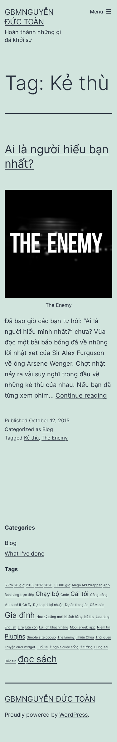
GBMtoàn (97, 605)
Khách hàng (73, 617)
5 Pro (9, 585)
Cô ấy (27, 605)
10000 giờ (62, 585)
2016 (30, 585)
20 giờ (19, 585)
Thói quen (103, 637)
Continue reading (81, 395)
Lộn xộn (31, 627)
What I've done (24, 553)
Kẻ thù (31, 438)
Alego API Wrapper (87, 585)
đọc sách (37, 658)
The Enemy (54, 438)
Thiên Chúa (85, 637)
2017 (39, 585)
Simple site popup (41, 637)
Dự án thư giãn (76, 605)
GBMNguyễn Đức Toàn (50, 699)
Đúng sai (101, 647)
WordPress (73, 714)
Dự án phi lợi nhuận (48, 605)
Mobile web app (82, 627)
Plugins (15, 636)
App (106, 585)
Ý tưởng (86, 647)
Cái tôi (80, 593)
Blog (47, 429)
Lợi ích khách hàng (53, 627)
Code (65, 595)
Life (21, 627)
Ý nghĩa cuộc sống (64, 647)
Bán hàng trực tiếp (19, 595)
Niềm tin (103, 627)
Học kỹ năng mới (50, 617)
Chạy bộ (47, 593)
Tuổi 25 (42, 647)
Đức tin (10, 661)
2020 (48, 585)
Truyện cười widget (20, 647)
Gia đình (20, 615)
